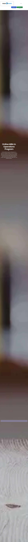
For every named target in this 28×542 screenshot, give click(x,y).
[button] (21, 3)
